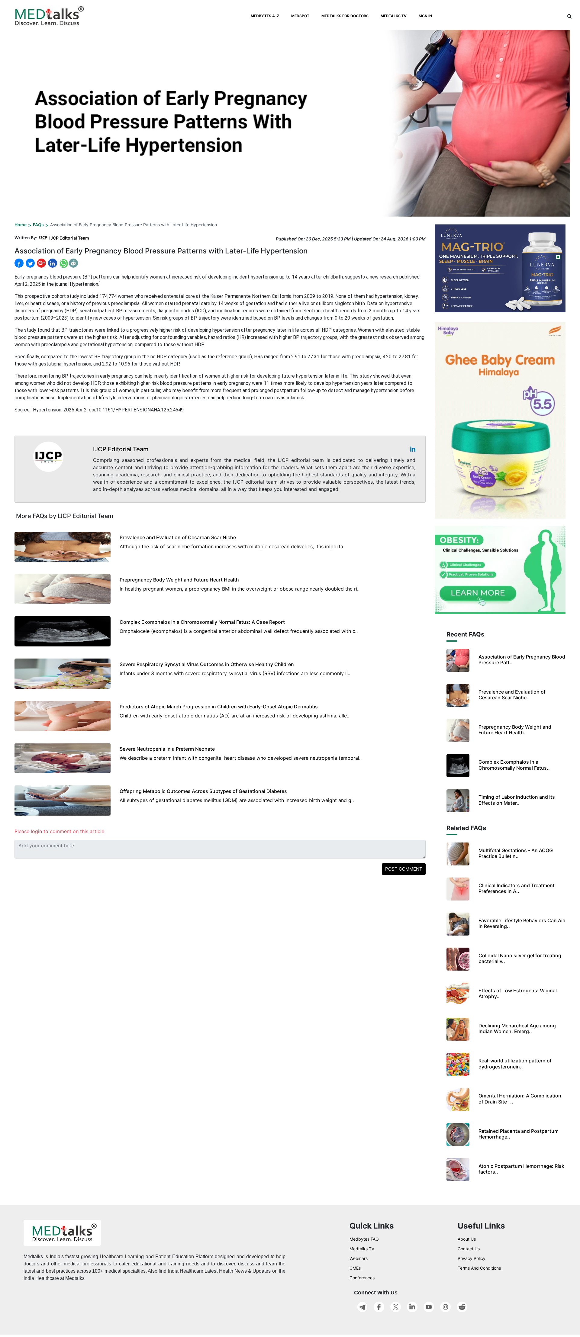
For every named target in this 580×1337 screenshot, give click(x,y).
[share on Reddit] (73, 263)
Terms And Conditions (479, 1268)
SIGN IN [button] (425, 16)
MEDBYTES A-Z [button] (265, 16)
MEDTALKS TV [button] (394, 16)
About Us (467, 1239)
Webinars (359, 1258)
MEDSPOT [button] (300, 16)
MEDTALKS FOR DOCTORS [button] (345, 16)
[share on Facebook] (19, 263)
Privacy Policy (471, 1258)
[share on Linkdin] (52, 263)
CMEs (355, 1268)
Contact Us (469, 1248)
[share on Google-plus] (41, 263)
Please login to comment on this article (59, 831)
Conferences (362, 1277)
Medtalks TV (362, 1248)
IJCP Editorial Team (69, 237)
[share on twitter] (29, 263)
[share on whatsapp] (63, 263)
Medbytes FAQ (364, 1239)
